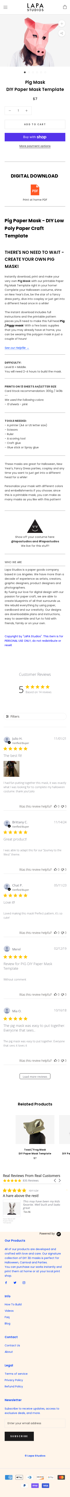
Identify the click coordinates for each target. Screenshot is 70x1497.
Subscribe (19, 1436)
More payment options (35, 146)
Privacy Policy (14, 1380)
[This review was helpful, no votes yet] (55, 806)
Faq (7, 1317)
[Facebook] (6, 1282)
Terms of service (16, 1374)
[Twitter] (15, 1282)
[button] (55, 1180)
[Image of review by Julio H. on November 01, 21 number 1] (11, 769)
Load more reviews (35, 1077)
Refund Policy (14, 1386)
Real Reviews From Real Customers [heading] (31, 1175)
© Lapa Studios (35, 1456)
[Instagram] (24, 1282)
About (9, 1352)
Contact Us (12, 1345)
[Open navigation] (5, 7)
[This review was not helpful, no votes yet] (62, 806)
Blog (7, 1323)
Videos (9, 1311)
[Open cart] (64, 7)
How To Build (13, 1304)
